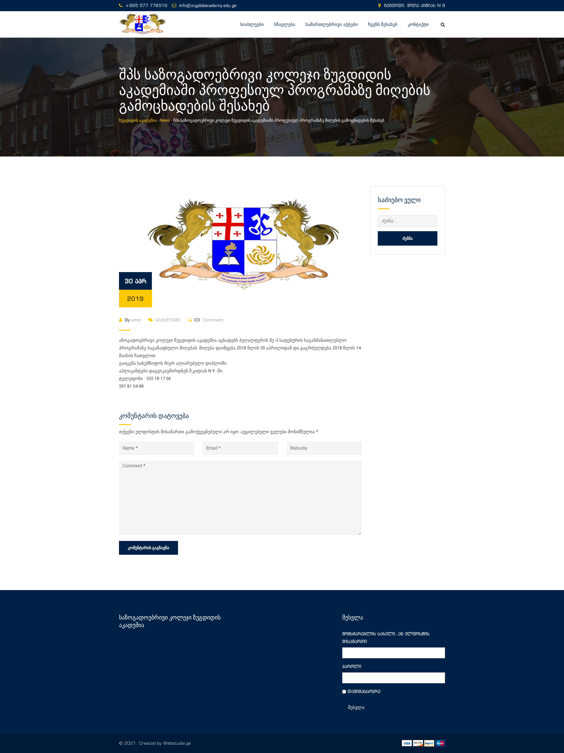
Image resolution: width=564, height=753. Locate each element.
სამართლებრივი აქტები (332, 24)
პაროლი (351, 666)
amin (136, 320)
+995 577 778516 (146, 5)
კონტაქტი (418, 24)
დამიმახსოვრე (364, 691)
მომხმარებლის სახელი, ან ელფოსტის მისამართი (385, 637)
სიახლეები (252, 24)
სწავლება (284, 24)
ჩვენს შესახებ (382, 24)
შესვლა (356, 707)
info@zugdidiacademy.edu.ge (207, 5)
